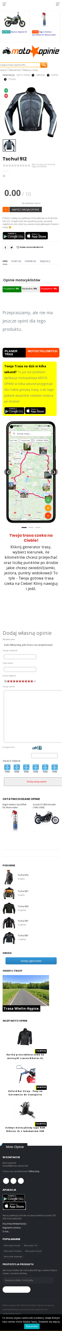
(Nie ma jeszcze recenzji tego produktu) (43, 165)
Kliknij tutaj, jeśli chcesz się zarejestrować (31, 644)
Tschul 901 (23, 920)
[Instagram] (21, 1181)
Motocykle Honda (12, 1245)
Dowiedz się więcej (49, 1321)
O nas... (6, 1231)
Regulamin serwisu (12, 1227)
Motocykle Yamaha (13, 1251)
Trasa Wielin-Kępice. (21, 1008)
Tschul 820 (23, 906)
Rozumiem (32, 1326)
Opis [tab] (5, 261)
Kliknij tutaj (34, 1171)
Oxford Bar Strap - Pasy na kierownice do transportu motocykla (25, 1095)
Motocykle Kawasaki (13, 1256)
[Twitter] (11, 247)
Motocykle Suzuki (33, 1251)
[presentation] (7, 112)
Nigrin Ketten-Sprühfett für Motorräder (14, 806)
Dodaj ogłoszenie (31, 960)
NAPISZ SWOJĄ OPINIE (25, 209)
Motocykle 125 (30, 1245)
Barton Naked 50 (19, 32)
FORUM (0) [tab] (30, 261)
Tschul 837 (23, 891)
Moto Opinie (23, 75)
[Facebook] (5, 247)
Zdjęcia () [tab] (45, 261)
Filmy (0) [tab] (16, 261)
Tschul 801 (23, 935)
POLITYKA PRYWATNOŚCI (15, 1223)
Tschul (12, 79)
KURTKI (54, 75)
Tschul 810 (23, 875)
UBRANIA (40, 75)
